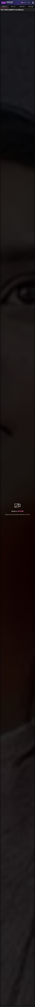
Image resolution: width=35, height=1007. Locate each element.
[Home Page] (7, 2)
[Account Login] (33, 3)
